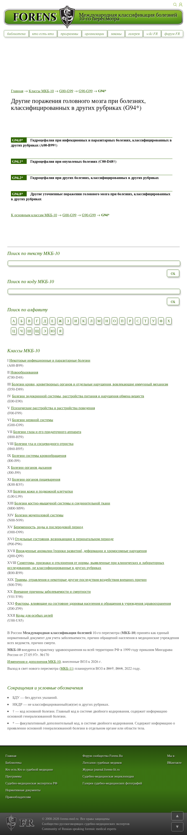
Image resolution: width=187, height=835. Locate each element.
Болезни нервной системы (32, 419)
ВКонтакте (174, 763)
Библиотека (13, 763)
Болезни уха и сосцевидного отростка (43, 443)
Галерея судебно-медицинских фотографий (112, 783)
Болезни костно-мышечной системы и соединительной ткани (62, 503)
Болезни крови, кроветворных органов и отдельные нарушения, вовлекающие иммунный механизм (90, 384)
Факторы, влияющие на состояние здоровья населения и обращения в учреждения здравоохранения (93, 603)
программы (69, 33)
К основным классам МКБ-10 (34, 214)
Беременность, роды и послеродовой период (48, 526)
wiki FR (152, 33)
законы (116, 33)
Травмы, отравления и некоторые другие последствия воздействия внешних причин (81, 579)
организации (94, 33)
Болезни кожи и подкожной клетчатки (43, 491)
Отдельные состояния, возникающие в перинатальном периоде (64, 538)
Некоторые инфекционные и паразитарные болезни (49, 360)
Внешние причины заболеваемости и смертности (52, 591)
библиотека (16, 33)
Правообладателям (18, 797)
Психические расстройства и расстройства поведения (53, 407)
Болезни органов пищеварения (36, 479)
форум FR (172, 33)
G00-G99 (66, 90)
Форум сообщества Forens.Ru (103, 756)
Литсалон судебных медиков (102, 763)
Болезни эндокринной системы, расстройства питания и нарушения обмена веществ (78, 395)
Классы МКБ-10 (41, 90)
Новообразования (24, 372)
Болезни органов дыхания (31, 467)
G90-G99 (86, 90)
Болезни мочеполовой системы (39, 514)
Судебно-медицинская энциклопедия (108, 776)
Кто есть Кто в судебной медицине (29, 769)
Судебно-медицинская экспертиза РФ (31, 783)
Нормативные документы (22, 790)
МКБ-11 (66, 668)
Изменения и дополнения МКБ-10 (34, 661)
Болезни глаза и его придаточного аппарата (47, 431)
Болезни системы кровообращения (39, 455)
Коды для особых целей (34, 615)
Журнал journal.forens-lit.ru (101, 769)
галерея (134, 33)
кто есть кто (43, 33)
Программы (13, 776)
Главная (17, 90)
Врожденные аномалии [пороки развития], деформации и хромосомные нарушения (81, 550)
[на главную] (41, 17)
